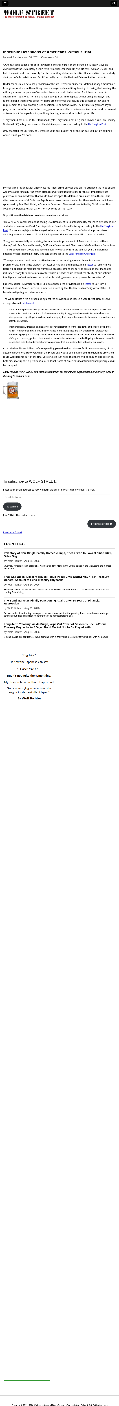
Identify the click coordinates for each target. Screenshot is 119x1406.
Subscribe (12, 506)
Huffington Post (97, 124)
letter (90, 264)
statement (28, 303)
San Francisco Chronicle (82, 253)
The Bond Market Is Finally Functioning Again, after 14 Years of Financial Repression (52, 602)
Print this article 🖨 (101, 523)
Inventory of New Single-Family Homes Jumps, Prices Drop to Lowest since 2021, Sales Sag (58, 555)
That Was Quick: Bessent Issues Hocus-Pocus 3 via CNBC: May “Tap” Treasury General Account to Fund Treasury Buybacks (56, 578)
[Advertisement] (61, 37)
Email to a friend (12, 532)
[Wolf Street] (29, 17)
